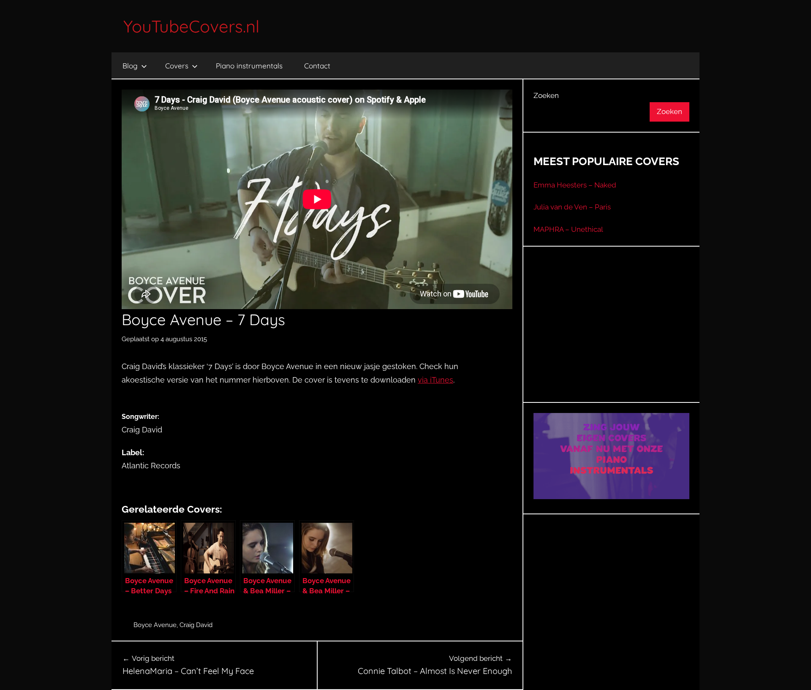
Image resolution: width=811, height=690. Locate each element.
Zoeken (546, 95)
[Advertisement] (611, 335)
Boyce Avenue (155, 625)
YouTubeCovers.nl (191, 26)
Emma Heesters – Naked (574, 185)
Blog (130, 65)
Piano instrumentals (249, 65)
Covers (176, 65)
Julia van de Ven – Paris (572, 207)
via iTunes (435, 379)
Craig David (196, 625)
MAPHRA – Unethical (568, 229)
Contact (317, 65)
